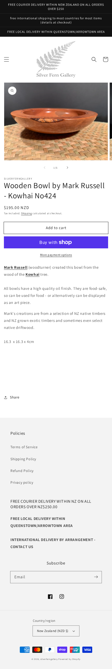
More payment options (56, 255)
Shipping (26, 213)
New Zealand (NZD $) (53, 631)
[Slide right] (67, 167)
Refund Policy (22, 470)
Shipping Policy (23, 459)
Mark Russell (15, 267)
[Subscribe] (96, 577)
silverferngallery (49, 659)
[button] (6, 59)
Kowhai (33, 274)
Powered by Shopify (69, 659)
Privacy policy (21, 482)
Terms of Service (24, 447)
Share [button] (15, 397)
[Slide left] (44, 167)
